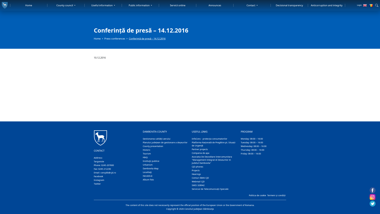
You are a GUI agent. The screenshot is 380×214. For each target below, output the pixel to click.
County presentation (153, 146)
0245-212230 (104, 168)
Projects (196, 170)
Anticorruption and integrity (326, 5)
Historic (146, 149)
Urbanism (148, 164)
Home (28, 5)
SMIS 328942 (198, 185)
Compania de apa (200, 153)
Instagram (99, 180)
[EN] (365, 5)
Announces (215, 5)
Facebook (98, 176)
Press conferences (114, 38)
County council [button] (65, 5)
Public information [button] (139, 5)
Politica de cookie (257, 195)
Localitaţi (147, 172)
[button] (376, 5)
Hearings (196, 174)
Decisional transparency (289, 5)
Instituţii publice (151, 161)
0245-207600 (107, 165)
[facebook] (373, 190)
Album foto (148, 179)
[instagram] (373, 197)
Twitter (97, 183)
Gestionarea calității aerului (156, 138)
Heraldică (147, 175)
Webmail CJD (198, 181)
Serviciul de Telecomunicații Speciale (210, 189)
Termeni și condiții (276, 195)
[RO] (371, 5)
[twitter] (373, 204)
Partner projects (200, 149)
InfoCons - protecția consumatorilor (209, 138)
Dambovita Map (151, 168)
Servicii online (177, 5)
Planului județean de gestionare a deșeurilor (165, 142)
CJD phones (197, 166)
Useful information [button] (102, 5)
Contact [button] (251, 5)
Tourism (147, 153)
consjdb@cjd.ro (108, 172)
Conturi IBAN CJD (200, 177)
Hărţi (145, 157)
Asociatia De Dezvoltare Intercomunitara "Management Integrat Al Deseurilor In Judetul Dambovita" (212, 159)
